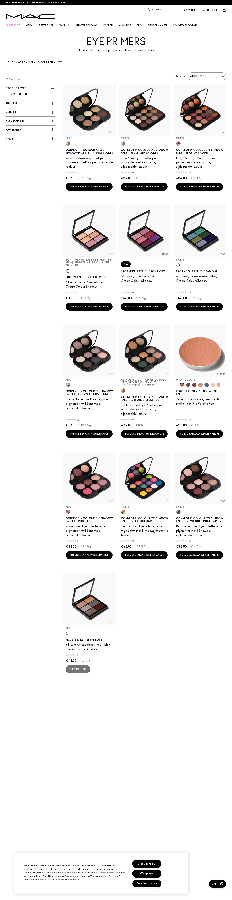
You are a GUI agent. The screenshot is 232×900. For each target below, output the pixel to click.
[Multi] (68, 143)
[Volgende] (221, 384)
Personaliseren (146, 883)
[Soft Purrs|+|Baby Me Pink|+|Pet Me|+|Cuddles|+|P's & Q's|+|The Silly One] (68, 270)
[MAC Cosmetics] (30, 16)
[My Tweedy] (200, 384)
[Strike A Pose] (219, 384)
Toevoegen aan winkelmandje (89, 187)
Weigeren (146, 873)
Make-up (20, 62)
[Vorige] (178, 384)
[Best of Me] (212, 384)
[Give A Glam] (188, 384)
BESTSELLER (46, 25)
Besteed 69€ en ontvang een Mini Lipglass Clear (35, 3)
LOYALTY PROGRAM (185, 25)
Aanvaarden (146, 863)
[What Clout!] (182, 384)
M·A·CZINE (125, 25)
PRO (139, 25)
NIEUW (29, 25)
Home (9, 62)
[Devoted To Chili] (194, 384)
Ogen (31, 62)
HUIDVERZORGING (86, 25)
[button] (217, 883)
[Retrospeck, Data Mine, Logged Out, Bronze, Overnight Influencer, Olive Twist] (123, 390)
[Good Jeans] (206, 384)
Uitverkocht (77, 669)
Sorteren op (179, 76)
